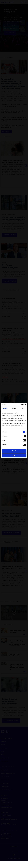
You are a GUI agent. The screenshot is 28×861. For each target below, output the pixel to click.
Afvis (14, 455)
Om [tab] (23, 408)
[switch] (24, 436)
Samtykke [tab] (5, 408)
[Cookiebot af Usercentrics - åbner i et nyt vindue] (20, 404)
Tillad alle (14, 450)
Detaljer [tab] (14, 408)
